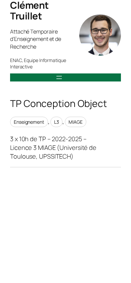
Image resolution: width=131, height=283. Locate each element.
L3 (56, 122)
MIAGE (76, 122)
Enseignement (29, 122)
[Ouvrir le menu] (59, 77)
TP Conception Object (58, 103)
